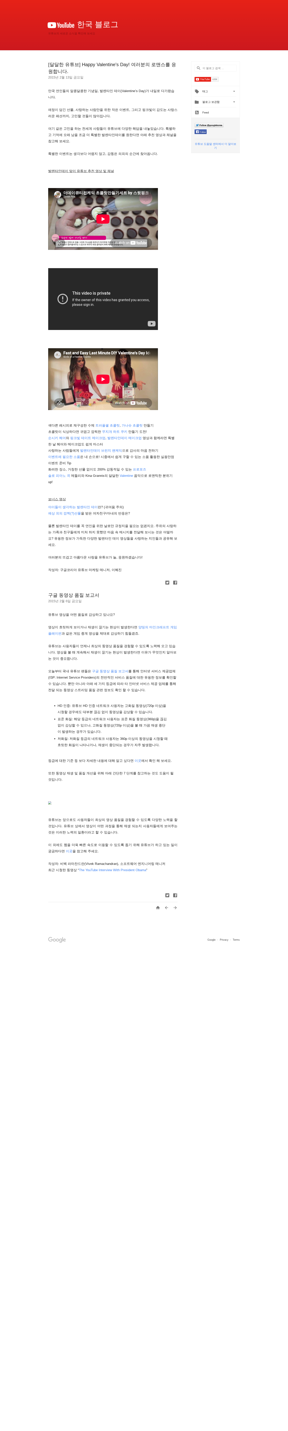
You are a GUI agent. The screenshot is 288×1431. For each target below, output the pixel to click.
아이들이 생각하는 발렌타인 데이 (73, 507)
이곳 (138, 761)
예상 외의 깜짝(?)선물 (64, 513)
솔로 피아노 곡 (59, 476)
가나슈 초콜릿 (132, 425)
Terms (236, 939)
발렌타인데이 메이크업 (124, 438)
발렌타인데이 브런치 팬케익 (101, 450)
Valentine (127, 476)
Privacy (224, 939)
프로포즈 (139, 469)
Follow (203, 132)
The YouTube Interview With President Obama (112, 870)
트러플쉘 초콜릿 (107, 425)
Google (211, 939)
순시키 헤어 (57, 438)
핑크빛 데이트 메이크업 (87, 438)
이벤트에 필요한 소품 (64, 457)
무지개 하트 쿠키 (114, 432)
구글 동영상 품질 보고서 (73, 595)
